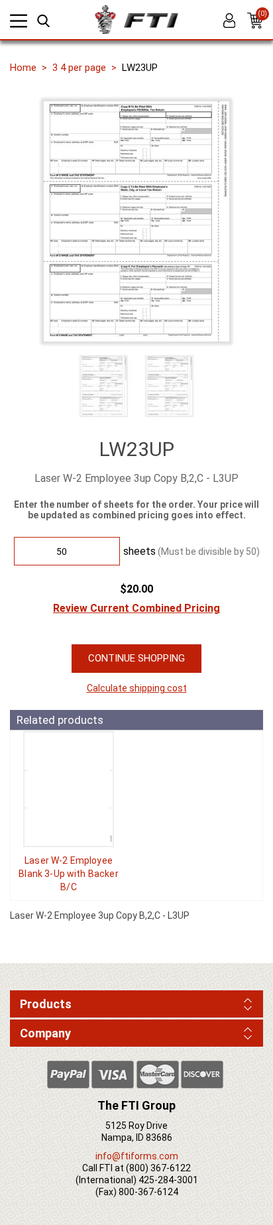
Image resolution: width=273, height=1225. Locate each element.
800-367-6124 (148, 1192)
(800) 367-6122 (158, 1168)
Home (23, 68)
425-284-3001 (168, 1180)
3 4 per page (79, 68)
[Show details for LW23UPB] (69, 789)
